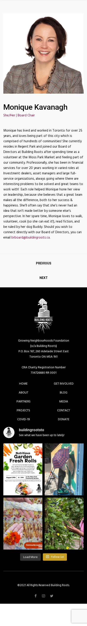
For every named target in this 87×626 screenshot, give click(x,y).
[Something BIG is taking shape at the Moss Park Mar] (64, 469)
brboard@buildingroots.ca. (30, 237)
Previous (43, 263)
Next (43, 278)
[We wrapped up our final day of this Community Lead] (22, 524)
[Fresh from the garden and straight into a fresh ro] (22, 469)
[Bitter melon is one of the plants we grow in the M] (64, 524)
